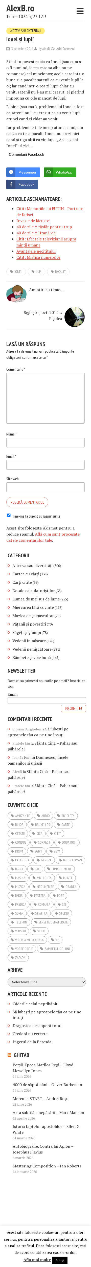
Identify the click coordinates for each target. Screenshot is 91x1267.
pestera (40, 895)
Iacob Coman (72, 860)
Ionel (18, 271)
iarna (19, 869)
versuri (20, 931)
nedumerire (45, 886)
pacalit (60, 271)
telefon (21, 922)
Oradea (70, 886)
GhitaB (21, 1054)
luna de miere (62, 869)
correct (44, 842)
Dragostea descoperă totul (37, 1025)
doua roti (69, 842)
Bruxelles (42, 824)
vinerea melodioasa (29, 940)
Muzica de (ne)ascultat (33, 615)
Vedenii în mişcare (29, 641)
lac (37, 869)
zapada (20, 957)
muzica (20, 886)
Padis (18, 895)
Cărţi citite (22, 582)
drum (19, 851)
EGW (57, 851)
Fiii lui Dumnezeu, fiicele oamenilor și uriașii (38, 760)
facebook (22, 860)
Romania (44, 904)
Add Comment (65, 48)
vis (57, 940)
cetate (20, 833)
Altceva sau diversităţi (25, 31)
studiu (64, 913)
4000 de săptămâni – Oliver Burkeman (47, 1084)
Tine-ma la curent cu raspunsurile (36, 516)
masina (20, 878)
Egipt (38, 851)
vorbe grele (24, 949)
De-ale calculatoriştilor (33, 590)
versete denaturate (53, 922)
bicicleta (68, 816)
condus (20, 842)
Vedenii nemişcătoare (32, 649)
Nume (11, 434)
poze (60, 895)
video (41, 931)
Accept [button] (59, 1260)
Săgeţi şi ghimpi (26, 632)
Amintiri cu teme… (46, 289)
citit (57, 833)
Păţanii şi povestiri (29, 624)
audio (45, 816)
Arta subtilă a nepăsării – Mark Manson (48, 1112)
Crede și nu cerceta (30, 1033)
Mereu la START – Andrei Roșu (41, 1098)
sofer (19, 913)
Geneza (46, 860)
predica (20, 904)
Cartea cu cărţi (25, 574)
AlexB (46, 48)
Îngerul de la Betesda (32, 1042)
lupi (38, 271)
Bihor (19, 824)
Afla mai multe (37, 1259)
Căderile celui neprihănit (35, 1004)
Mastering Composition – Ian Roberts (47, 1166)
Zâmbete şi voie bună (31, 657)
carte (65, 824)
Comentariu (15, 369)
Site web (12, 478)
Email (11, 456)
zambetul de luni (57, 949)
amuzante (22, 816)
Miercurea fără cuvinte (33, 607)
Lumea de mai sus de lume (36, 599)
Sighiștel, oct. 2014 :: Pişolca (43, 315)
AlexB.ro (20, 8)
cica (39, 833)
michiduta (44, 878)
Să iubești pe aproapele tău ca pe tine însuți (38, 731)
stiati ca (41, 913)
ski (64, 904)
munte (68, 878)
